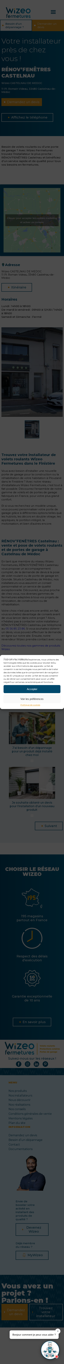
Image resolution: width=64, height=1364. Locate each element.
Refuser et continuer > (16, 659)
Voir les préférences (32, 698)
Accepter (32, 689)
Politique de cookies (30, 704)
